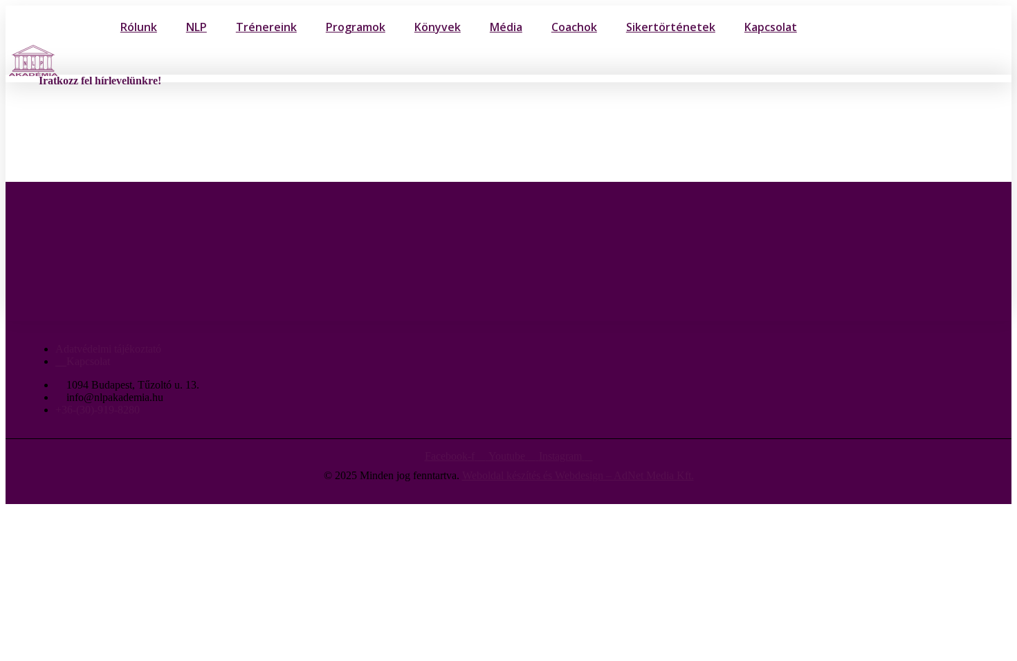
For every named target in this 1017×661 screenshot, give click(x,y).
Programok (355, 27)
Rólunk (138, 27)
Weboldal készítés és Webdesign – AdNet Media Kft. (578, 475)
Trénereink (266, 27)
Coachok (574, 27)
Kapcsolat (770, 27)
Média (506, 27)
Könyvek (437, 27)
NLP (196, 27)
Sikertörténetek (670, 27)
